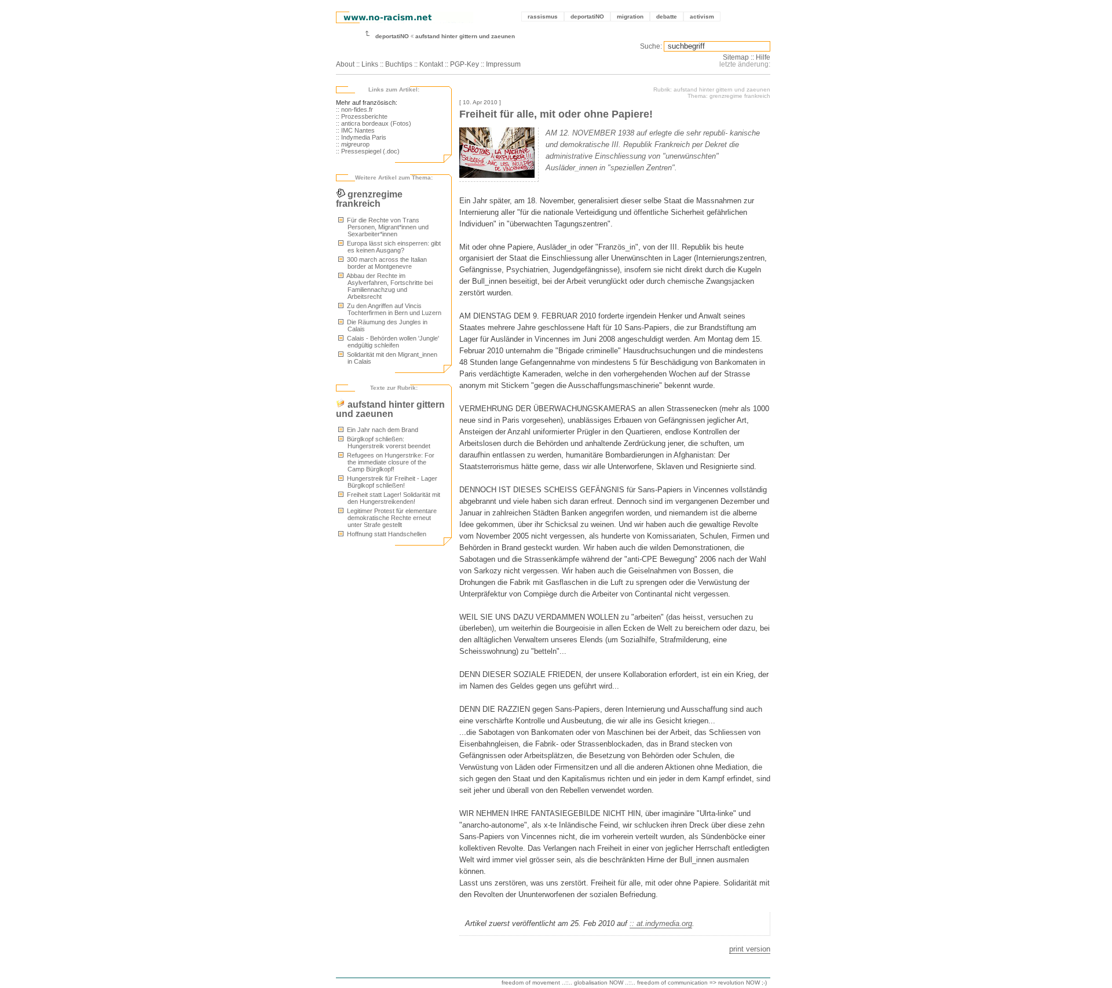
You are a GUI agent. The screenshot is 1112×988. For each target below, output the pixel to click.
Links (369, 64)
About (345, 64)
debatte (666, 16)
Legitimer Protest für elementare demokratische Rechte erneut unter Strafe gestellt (391, 517)
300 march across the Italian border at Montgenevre (386, 263)
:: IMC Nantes (355, 130)
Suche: (651, 46)
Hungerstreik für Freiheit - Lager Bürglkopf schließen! (391, 482)
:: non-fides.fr (354, 109)
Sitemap (736, 57)
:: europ (353, 144)
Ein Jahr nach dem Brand (381, 429)
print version (749, 949)
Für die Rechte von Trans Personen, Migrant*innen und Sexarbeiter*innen (387, 227)
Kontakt (431, 64)
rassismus (543, 16)
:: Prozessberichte (361, 116)
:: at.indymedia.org (661, 923)
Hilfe (763, 57)
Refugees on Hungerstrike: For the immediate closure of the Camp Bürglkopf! (389, 462)
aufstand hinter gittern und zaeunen (465, 36)
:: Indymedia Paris (361, 137)
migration (630, 16)
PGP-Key (464, 64)
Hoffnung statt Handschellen (385, 533)
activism (702, 16)
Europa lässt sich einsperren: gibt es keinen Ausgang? (393, 247)
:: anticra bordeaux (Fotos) (373, 123)
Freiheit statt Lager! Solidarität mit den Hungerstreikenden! (392, 498)
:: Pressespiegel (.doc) (368, 151)
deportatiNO (587, 16)
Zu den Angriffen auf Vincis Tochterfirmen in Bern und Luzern (393, 309)
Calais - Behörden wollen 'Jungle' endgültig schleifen (392, 342)
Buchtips (398, 64)
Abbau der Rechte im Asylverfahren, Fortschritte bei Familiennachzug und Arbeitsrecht (389, 286)
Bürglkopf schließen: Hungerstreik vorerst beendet (387, 442)
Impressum (503, 64)
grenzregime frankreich (369, 198)
